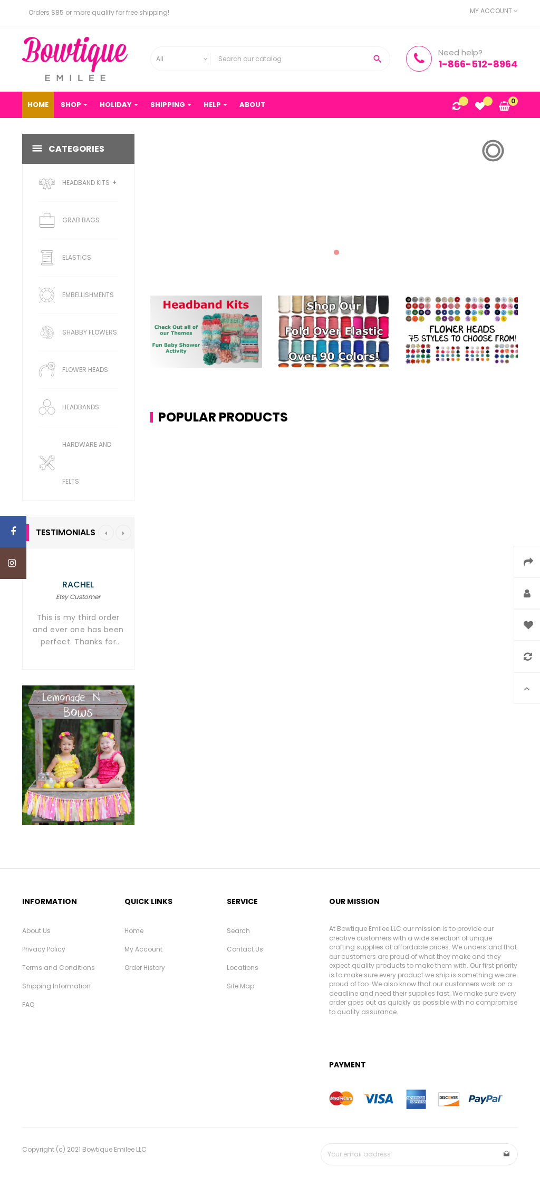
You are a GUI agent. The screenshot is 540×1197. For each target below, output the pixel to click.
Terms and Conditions (58, 967)
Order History (144, 967)
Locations (242, 967)
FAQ (28, 1004)
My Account (143, 949)
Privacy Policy (43, 949)
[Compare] (456, 107)
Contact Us (245, 949)
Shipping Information (56, 986)
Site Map (240, 986)
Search (238, 930)
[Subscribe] (507, 1154)
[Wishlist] (480, 107)
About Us (36, 930)
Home (133, 930)
